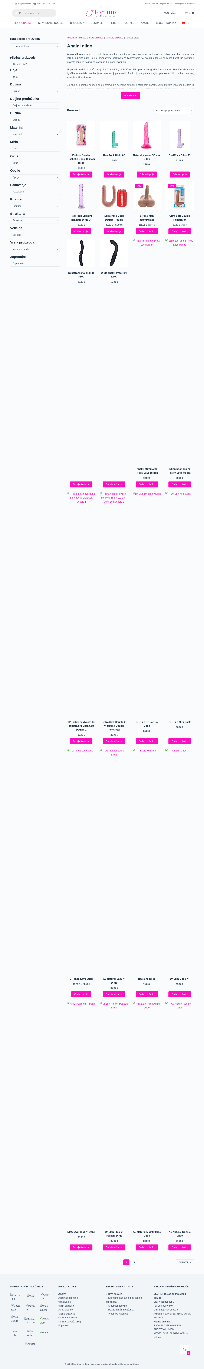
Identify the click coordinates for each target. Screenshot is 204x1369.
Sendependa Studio (129, 1364)
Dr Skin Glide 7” (179, 978)
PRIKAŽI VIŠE (130, 95)
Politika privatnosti (67, 1317)
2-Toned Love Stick (81, 978)
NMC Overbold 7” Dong (81, 1232)
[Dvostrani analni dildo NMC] (81, 253)
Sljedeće (183, 1262)
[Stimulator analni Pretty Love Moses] (179, 351)
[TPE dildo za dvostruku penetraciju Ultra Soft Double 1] (81, 604)
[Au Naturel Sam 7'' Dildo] (114, 861)
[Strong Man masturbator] (147, 196)
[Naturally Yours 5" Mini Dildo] (147, 135)
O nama (62, 1294)
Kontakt (172, 23)
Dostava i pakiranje (68, 1298)
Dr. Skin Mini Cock (180, 722)
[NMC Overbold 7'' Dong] (81, 1114)
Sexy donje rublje (51, 23)
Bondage (97, 23)
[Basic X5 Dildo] (147, 861)
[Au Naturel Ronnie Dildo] (179, 1114)
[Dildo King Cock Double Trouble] (114, 196)
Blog (159, 23)
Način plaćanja (66, 1305)
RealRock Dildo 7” (179, 155)
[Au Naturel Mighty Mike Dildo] (147, 1114)
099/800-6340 (165, 1305)
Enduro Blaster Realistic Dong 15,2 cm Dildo (81, 159)
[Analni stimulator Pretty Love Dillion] (147, 351)
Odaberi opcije (114, 174)
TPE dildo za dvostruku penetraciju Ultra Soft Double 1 (81, 726)
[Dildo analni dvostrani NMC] (114, 253)
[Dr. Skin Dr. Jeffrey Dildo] (147, 604)
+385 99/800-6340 (41, 4)
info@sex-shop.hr (23, 4)
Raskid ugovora (66, 1313)
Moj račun (171, 13)
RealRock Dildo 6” (114, 155)
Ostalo (129, 23)
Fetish (114, 23)
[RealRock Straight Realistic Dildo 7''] (81, 196)
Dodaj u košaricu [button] (81, 174)
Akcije (145, 23)
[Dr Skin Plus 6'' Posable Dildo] (114, 1114)
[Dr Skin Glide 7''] (179, 861)
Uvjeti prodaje (65, 1309)
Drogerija (77, 23)
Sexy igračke (23, 23)
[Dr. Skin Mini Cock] (179, 604)
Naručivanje (64, 1302)
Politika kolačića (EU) (69, 1321)
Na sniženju (20, 64)
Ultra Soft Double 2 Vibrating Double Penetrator (114, 726)
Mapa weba (64, 1325)
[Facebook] (54, 3)
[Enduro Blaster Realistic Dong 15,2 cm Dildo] (81, 135)
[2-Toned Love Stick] (81, 861)
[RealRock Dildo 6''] (114, 135)
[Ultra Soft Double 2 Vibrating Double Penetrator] (114, 604)
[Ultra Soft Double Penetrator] (179, 196)
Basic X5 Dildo (146, 978)
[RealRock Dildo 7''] (179, 135)
